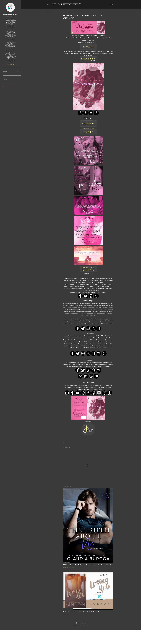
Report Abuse (7, 87)
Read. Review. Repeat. (67, 4)
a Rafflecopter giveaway (88, 128)
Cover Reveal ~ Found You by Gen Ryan (81, 611)
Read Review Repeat (10, 14)
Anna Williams (85, 625)
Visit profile (10, 64)
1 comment (69, 613)
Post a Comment (70, 567)
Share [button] (48, 13)
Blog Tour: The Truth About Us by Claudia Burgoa (87, 565)
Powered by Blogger (82, 623)
